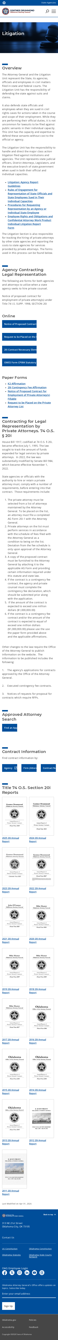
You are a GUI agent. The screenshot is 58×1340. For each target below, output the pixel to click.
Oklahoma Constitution (40, 1248)
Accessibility (8, 1327)
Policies (32, 1320)
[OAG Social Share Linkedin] (26, 1272)
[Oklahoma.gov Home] (4, 2)
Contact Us (8, 1237)
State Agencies (48, 2)
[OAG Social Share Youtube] (34, 1272)
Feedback (33, 1327)
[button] (19, 324)
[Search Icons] (47, 11)
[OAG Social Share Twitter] (12, 1272)
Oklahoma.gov (9, 1320)
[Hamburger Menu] (54, 11)
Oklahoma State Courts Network (40, 1256)
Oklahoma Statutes (11, 1255)
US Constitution (9, 1248)
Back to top (48, 1214)
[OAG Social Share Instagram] (19, 1272)
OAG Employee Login (15, 1268)
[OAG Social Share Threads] (41, 1272)
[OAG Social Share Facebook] (4, 1272)
